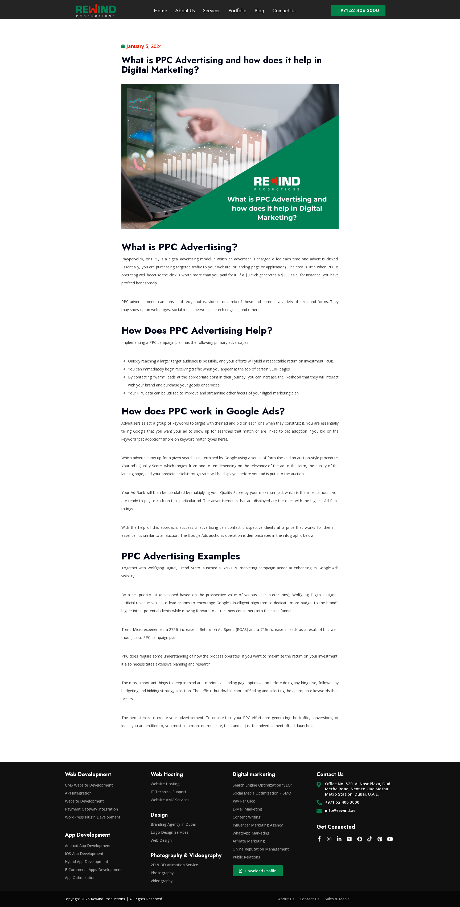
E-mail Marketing (247, 809)
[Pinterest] (380, 839)
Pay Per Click (244, 801)
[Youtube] (390, 839)
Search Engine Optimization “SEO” (262, 785)
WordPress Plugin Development (92, 817)
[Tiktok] (370, 839)
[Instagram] (329, 839)
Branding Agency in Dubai (173, 824)
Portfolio (237, 10)
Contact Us (283, 10)
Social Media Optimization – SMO (262, 793)
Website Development (84, 801)
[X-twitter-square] (349, 839)
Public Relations (246, 857)
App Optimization (80, 877)
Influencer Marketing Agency (258, 825)
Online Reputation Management (261, 849)
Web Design (161, 840)
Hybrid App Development (86, 861)
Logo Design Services (169, 832)
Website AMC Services (170, 799)
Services (211, 10)
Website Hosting (165, 783)
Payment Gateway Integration (91, 809)
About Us (185, 10)
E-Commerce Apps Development (93, 869)
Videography (161, 880)
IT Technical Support (168, 791)
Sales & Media (337, 898)
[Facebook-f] (319, 839)
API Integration (78, 793)
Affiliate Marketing (249, 841)
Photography (162, 872)
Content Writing (247, 817)
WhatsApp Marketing (251, 833)
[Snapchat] (360, 839)
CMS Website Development (89, 785)
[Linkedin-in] (339, 839)
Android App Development (88, 845)
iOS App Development (84, 853)
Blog (259, 10)
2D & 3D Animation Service (174, 864)
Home (160, 10)
